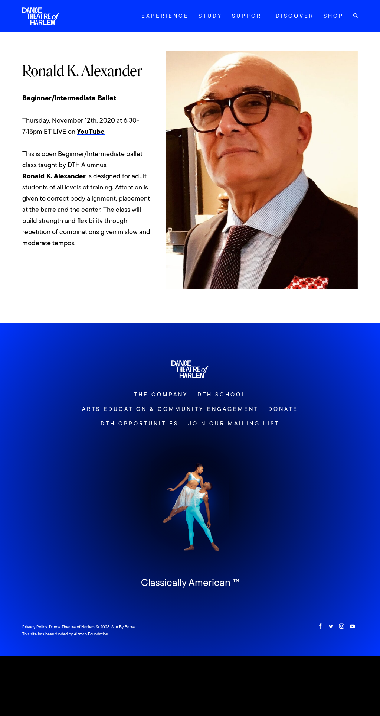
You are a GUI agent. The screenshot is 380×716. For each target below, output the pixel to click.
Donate (283, 409)
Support (249, 16)
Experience (165, 16)
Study (210, 16)
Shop (334, 16)
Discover (295, 16)
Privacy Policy (34, 627)
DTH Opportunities (139, 423)
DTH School (221, 395)
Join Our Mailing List (233, 423)
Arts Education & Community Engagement (170, 409)
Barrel (130, 627)
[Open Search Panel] (355, 15)
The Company (161, 395)
